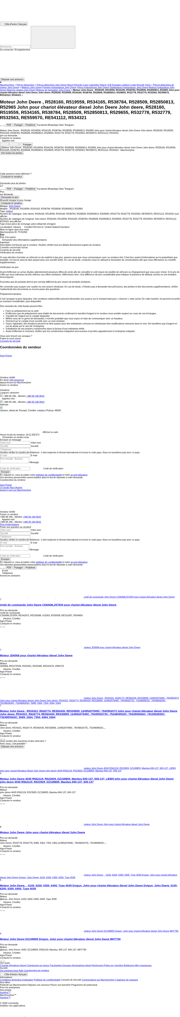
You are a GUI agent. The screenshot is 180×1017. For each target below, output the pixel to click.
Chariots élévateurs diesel (13, 965)
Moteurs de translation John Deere (53, 90)
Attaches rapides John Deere (21, 90)
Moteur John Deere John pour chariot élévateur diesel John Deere (42, 832)
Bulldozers (129, 965)
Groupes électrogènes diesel (77, 965)
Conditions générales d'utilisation (16, 980)
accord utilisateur (78, 475)
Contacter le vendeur (11, 177)
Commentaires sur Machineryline (98, 980)
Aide (21, 970)
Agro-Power (6, 356)
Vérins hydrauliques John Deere (93, 87)
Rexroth (140, 85)
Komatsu (116, 85)
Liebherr (126, 85)
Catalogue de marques (126, 980)
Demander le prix (9, 197)
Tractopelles (56, 965)
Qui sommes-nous (9, 970)
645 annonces (17, 380)
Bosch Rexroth (74, 85)
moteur (9, 211)
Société (34, 446)
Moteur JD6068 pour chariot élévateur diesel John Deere (36, 655)
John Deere (14, 206)
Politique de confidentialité (47, 980)
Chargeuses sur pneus (38, 965)
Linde (133, 85)
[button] (90, 64)
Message (34, 462)
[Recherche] (53, 37)
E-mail (34, 455)
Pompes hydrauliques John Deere (59, 87)
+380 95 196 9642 (35, 402)
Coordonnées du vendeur (36, 970)
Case (85, 85)
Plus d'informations (9, 524)
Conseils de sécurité (10, 341)
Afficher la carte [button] (50, 432)
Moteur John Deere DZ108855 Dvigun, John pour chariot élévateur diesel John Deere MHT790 (60, 939)
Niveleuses (98, 965)
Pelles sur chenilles (114, 965)
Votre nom (36, 443)
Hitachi (103, 85)
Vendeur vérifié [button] (8, 377)
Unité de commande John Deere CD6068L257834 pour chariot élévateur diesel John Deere (58, 604)
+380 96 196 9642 (35, 396)
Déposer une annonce (12, 746)
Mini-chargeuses (143, 965)
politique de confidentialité (49, 475)
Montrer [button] (22, 396)
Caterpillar (94, 85)
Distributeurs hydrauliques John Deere (129, 87)
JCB (109, 85)
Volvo (148, 85)
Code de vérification (53, 468)
